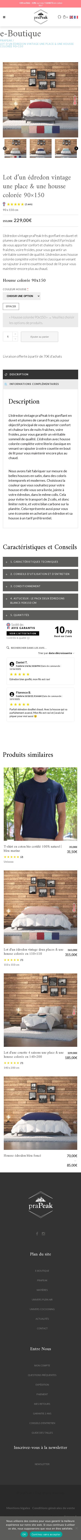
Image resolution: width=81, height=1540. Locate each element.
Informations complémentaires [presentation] (34, 383)
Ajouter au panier (39, 336)
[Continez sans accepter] (76, 1528)
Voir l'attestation (23, 633)
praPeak (6, 40)
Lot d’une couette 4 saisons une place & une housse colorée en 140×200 (40, 1010)
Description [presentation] (18, 374)
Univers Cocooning (42, 1309)
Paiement (42, 1394)
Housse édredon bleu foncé (40, 1113)
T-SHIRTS (48, 3)
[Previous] (5, 148)
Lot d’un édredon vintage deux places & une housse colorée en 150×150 (40, 907)
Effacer (11, 306)
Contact (42, 1328)
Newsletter (42, 1464)
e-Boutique (42, 1270)
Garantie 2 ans (42, 1413)
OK (24, 1534)
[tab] (40, 374)
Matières (42, 1290)
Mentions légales (18, 1508)
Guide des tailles (42, 1432)
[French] (75, 17)
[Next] (76, 148)
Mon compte (42, 1365)
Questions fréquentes (42, 1375)
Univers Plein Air (42, 1299)
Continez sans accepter (46, 1534)
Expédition (42, 1384)
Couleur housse (15, 289)
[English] (71, 17)
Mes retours (42, 1404)
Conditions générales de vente (53, 1508)
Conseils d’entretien (42, 1423)
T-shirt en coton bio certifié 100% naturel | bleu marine (40, 804)
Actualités (42, 1318)
